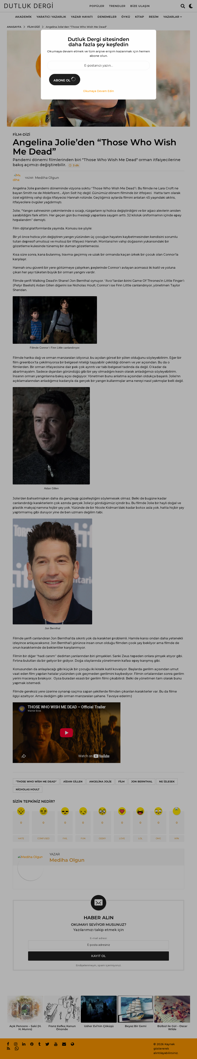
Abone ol (62, 80)
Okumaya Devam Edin (98, 91)
